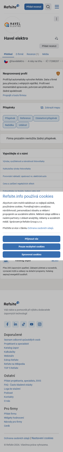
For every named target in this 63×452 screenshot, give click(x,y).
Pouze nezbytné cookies (32, 246)
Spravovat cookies (31, 254)
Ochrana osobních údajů (40, 228)
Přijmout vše (31, 239)
